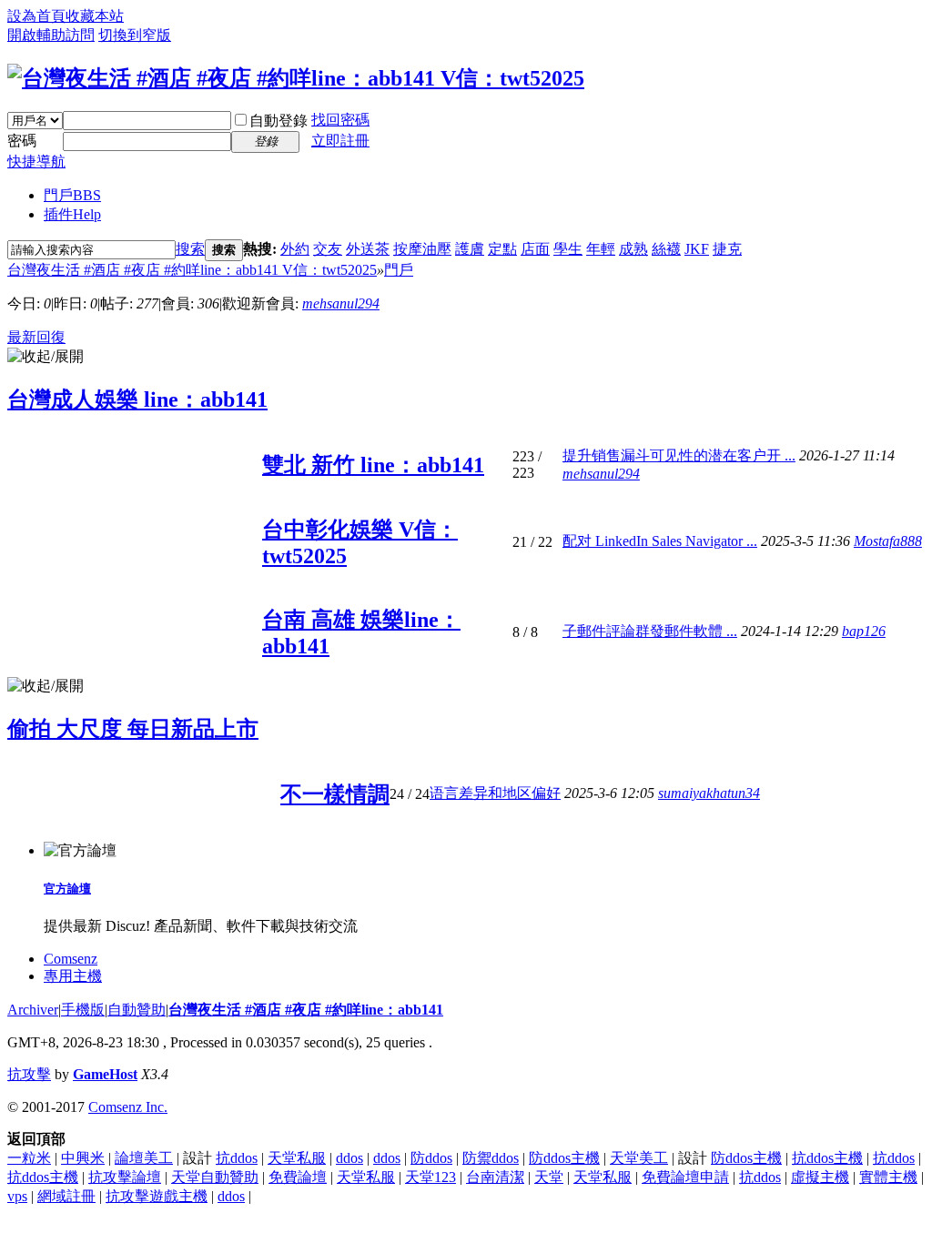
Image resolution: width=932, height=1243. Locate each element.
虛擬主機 (820, 1177)
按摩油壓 (422, 249)
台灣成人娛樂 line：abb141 (137, 399)
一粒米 (29, 1158)
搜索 (190, 249)
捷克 (727, 249)
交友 (327, 249)
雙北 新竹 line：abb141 (373, 465)
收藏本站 (95, 16)
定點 (502, 249)
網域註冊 (66, 1196)
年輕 (600, 249)
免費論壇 (297, 1177)
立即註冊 (340, 140)
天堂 (548, 1177)
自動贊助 (136, 1009)
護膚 (469, 249)
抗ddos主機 (827, 1158)
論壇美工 (144, 1158)
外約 (294, 249)
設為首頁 (36, 16)
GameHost (105, 1074)
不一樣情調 (335, 794)
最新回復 (36, 337)
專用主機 (73, 976)
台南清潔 (495, 1177)
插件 (72, 214)
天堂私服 (297, 1158)
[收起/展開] (45, 357)
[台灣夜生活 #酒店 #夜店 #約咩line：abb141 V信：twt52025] (295, 78)
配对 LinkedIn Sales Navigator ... (659, 541)
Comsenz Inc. (127, 1107)
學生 (567, 249)
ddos (349, 1158)
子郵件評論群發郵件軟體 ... (649, 631)
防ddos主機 (564, 1158)
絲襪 (666, 249)
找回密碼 (340, 119)
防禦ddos (490, 1158)
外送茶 (368, 249)
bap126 (864, 631)
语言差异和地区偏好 (495, 793)
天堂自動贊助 (214, 1177)
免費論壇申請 (685, 1177)
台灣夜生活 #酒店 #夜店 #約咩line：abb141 (305, 1009)
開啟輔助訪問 (51, 35)
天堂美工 (639, 1158)
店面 (535, 249)
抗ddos (237, 1158)
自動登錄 (278, 120)
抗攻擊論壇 (124, 1177)
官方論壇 (67, 888)
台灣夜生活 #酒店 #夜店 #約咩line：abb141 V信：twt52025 (192, 270)
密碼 (21, 140)
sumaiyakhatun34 (709, 793)
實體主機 (888, 1177)
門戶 (72, 195)
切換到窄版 (134, 35)
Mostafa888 (888, 541)
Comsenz (70, 958)
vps (17, 1196)
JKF (696, 249)
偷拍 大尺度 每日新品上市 (132, 729)
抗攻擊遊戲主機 (157, 1196)
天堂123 (430, 1177)
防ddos (431, 1158)
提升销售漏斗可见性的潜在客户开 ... (678, 455)
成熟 (633, 249)
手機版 (83, 1009)
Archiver (32, 1009)
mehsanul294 (341, 303)
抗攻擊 (29, 1074)
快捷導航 (36, 161)
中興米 (83, 1158)
